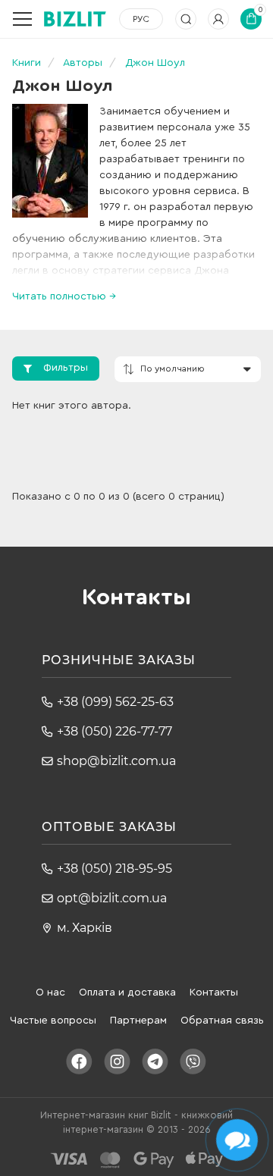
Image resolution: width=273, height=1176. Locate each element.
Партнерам (138, 1020)
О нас (50, 992)
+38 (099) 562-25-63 (115, 702)
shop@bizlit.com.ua (116, 761)
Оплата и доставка (127, 992)
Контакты (214, 992)
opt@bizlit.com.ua (112, 898)
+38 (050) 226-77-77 (114, 731)
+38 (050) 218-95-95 (114, 868)
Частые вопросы (53, 1020)
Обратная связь (222, 1020)
